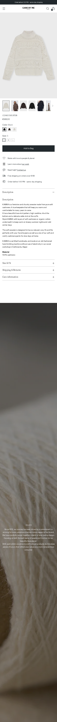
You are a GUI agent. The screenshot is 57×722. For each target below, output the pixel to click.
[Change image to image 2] (14, 105)
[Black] (4, 129)
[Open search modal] (47, 8)
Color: (7, 125)
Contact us (21, 170)
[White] (14, 129)
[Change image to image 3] (23, 105)
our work (25, 164)
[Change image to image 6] (49, 105)
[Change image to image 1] (6, 105)
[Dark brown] (9, 129)
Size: (5, 136)
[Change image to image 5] (40, 105)
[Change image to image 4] (32, 105)
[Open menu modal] (3, 8)
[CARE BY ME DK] (28, 8)
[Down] (53, 105)
